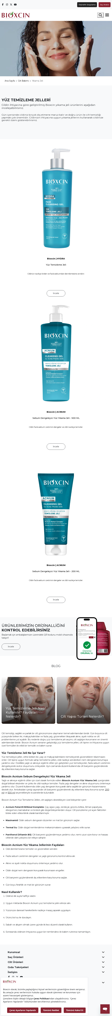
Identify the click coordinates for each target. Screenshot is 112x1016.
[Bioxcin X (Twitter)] (11, 4)
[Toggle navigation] (107, 15)
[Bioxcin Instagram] (7, 4)
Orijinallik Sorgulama (87, 5)
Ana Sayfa (10, 80)
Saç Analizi (104, 5)
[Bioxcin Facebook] (3, 4)
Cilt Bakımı (23, 80)
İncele (56, 293)
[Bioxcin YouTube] (15, 4)
